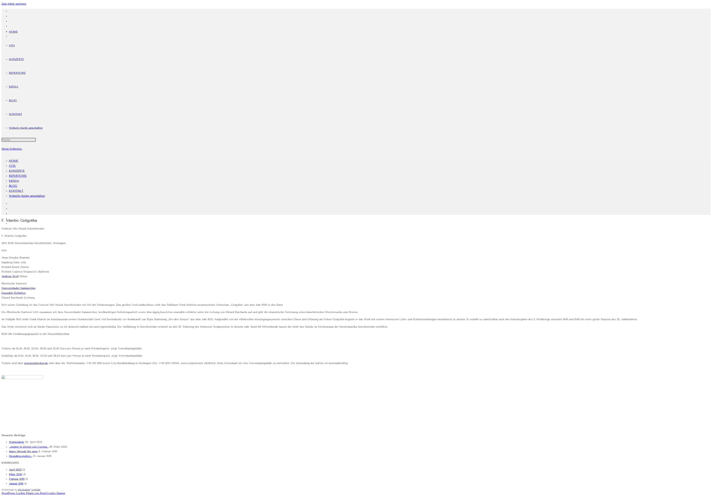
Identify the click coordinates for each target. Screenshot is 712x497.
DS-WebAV (24, 489)
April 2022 (15, 469)
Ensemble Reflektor (13, 293)
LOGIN (36, 489)
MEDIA (14, 181)
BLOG (13, 186)
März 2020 (15, 474)
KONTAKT (16, 191)
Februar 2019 (16, 478)
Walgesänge (16, 442)
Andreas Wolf (10, 276)
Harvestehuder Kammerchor (18, 288)
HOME (13, 161)
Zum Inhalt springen (13, 3)
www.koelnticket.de (36, 363)
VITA (12, 166)
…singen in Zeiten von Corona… (28, 446)
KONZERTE (17, 171)
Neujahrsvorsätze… (20, 456)
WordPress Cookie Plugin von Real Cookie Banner (33, 493)
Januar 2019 (16, 483)
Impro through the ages (23, 451)
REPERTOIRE (18, 176)
